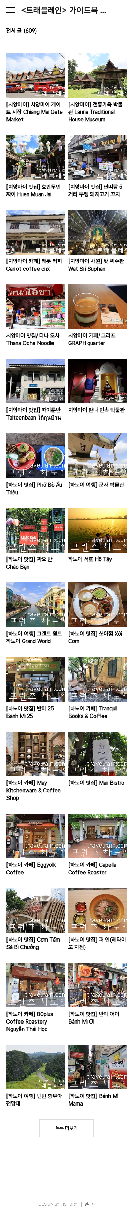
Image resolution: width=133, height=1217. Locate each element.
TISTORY (68, 1204)
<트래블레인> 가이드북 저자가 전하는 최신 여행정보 (66, 10)
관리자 (90, 1204)
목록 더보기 (66, 1128)
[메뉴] (10, 10)
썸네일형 (113, 31)
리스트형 (123, 31)
